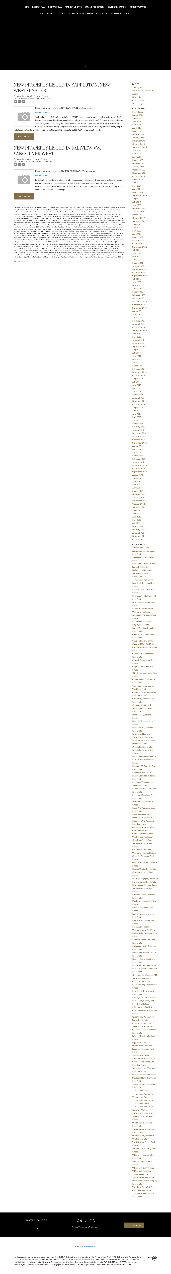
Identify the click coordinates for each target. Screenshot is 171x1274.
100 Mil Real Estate (28, 207)
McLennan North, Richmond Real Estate (73, 237)
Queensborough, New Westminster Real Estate (74, 244)
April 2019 (136, 317)
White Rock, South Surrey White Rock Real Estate (108, 255)
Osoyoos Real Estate (110, 240)
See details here (41, 112)
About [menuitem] (128, 13)
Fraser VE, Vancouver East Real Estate (54, 227)
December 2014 (139, 433)
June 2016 (136, 385)
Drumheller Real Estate (33, 222)
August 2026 (137, 115)
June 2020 (136, 282)
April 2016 (136, 391)
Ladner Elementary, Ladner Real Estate (57, 235)
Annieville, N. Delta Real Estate (70, 207)
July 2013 (136, 478)
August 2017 (137, 349)
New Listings (137, 97)
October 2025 (138, 144)
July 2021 (136, 250)
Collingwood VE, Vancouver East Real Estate (45, 218)
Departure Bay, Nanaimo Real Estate (67, 220)
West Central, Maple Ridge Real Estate (75, 252)
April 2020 (136, 288)
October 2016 (138, 375)
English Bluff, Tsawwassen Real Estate (41, 225)
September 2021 (139, 247)
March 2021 (137, 263)
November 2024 (139, 173)
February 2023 (138, 208)
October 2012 (138, 504)
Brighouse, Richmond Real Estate (24, 212)
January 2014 (138, 462)
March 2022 (137, 237)
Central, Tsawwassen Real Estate (32, 216)
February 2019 (138, 321)
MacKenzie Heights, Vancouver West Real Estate (106, 235)
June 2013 (136, 481)
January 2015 (138, 430)
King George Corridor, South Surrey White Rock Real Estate (68, 233)
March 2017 (137, 365)
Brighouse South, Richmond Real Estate (107, 210)
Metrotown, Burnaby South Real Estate (99, 237)
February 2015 (138, 426)
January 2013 (138, 497)
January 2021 (138, 266)
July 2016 (136, 382)
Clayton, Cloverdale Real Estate (53, 216)
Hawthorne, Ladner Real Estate (102, 231)
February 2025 (138, 163)
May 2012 (136, 520)
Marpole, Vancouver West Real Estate (48, 237)
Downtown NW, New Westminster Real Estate (93, 220)
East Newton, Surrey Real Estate (90, 222)
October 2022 (138, 218)
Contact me (134, 1225)
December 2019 (139, 298)
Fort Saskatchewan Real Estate (31, 227)
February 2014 (138, 459)
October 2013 (138, 468)
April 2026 (136, 128)
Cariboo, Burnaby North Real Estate (96, 214)
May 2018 (136, 337)
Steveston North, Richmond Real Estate (81, 248)
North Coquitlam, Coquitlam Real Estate (58, 240)
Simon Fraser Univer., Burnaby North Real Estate (90, 246)
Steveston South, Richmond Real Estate (106, 248)
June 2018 (136, 333)
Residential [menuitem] (38, 7)
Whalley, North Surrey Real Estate (37, 255)
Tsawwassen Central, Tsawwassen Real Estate (28, 250)
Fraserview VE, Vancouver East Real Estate (109, 227)
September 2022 (139, 221)
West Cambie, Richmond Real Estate (51, 252)
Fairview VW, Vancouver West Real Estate (36, 161)
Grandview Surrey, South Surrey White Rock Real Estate (90, 229)
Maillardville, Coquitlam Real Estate (25, 237)
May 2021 (136, 256)
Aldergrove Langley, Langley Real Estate (47, 207)
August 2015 (137, 407)
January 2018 (138, 340)
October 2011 (138, 539)
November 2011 (139, 536)
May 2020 (136, 285)
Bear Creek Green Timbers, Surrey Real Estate (96, 207)
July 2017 (136, 353)
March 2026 (137, 131)
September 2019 (139, 308)
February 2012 (138, 529)
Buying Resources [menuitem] (95, 7)
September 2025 (139, 147)
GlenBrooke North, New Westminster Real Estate (57, 229)
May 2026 (136, 124)
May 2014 (136, 449)
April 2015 (136, 420)
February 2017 (138, 369)
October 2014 (138, 439)
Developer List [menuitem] (47, 13)
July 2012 (136, 513)
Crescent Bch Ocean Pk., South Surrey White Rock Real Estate (103, 218)
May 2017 (136, 359)
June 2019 (136, 314)
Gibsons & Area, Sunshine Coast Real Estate (27, 229)
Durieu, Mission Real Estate (71, 222)
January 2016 (138, 398)
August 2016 (137, 378)
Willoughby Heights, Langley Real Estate (56, 257)
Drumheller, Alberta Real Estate (51, 222)
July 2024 (136, 182)
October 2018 (138, 327)
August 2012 (137, 510)
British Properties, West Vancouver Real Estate (50, 212)
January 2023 (138, 211)
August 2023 (137, 198)
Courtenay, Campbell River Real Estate (72, 218)
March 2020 (137, 292)
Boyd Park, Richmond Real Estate (63, 210)
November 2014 (139, 436)
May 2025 (136, 153)
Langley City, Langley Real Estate (80, 235)
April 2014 (136, 452)
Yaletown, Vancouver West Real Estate (111, 257)
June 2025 (136, 150)
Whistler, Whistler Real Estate (82, 255)
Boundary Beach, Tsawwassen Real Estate (39, 210)
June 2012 (136, 516)
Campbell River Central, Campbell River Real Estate (68, 214)
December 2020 (139, 269)
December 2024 (139, 169)
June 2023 (136, 205)
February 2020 (138, 295)
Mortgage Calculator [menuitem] (71, 13)
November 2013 (139, 465)
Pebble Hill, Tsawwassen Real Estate (41, 242)
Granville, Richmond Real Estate (41, 231)
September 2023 (139, 195)
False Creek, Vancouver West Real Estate (93, 225)
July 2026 (136, 118)
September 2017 (139, 346)
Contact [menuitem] (116, 13)
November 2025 (139, 140)
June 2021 (136, 253)
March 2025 (137, 160)
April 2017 (136, 362)
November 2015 (139, 401)
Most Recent (137, 112)
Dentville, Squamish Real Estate (45, 220)
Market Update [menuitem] (73, 7)
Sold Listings (137, 103)
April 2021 (136, 259)
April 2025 (136, 157)
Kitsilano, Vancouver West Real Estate (100, 233)
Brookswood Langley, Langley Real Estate (99, 212)
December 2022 (139, 214)
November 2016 (139, 372)
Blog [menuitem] (105, 13)
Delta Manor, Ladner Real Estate (24, 220)
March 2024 (137, 192)
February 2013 (138, 494)
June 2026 (136, 121)
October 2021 (138, 243)
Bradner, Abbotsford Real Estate (84, 210)
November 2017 (139, 343)
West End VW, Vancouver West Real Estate (101, 252)
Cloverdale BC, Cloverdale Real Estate (98, 216)
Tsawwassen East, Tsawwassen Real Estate (56, 250)
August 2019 (137, 311)
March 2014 (137, 455)
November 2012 (139, 500)
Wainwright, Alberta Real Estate (29, 252)
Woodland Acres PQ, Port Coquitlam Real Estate (83, 257)
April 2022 (136, 234)
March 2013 (137, 491)
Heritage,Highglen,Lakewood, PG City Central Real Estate (32, 233)
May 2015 (136, 417)
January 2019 (138, 324)
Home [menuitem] (26, 7)
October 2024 (138, 176)
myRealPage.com (90, 1246)
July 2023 (136, 202)
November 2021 (139, 240)
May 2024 (136, 186)
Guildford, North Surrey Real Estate (63, 231)
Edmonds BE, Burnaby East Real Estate (113, 222)
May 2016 (136, 388)
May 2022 (136, 230)
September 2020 (139, 275)
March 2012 (137, 526)
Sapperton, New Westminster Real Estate (36, 98)
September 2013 (139, 471)
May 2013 (136, 484)
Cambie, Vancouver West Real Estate (39, 214)
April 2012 (136, 523)
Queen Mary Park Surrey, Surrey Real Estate (44, 244)
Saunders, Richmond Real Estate (64, 246)
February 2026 (138, 134)
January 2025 (138, 166)
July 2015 (136, 410)
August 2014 (137, 446)
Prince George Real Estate (107, 242)
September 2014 (139, 443)
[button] (37, 1229)
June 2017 (136, 356)
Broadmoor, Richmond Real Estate (75, 212)
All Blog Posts (138, 87)
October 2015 (138, 404)
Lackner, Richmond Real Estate (34, 235)
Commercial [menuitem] (55, 7)
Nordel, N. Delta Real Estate (37, 240)
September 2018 (139, 330)
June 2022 (136, 227)
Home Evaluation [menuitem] (138, 7)
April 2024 (136, 189)
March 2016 (137, 394)
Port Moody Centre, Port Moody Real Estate (85, 242)
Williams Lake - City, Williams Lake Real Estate (28, 257)
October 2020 (138, 272)
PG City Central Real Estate (62, 242)
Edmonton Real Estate (21, 225)
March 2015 (137, 423)
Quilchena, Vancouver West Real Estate (102, 244)
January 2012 (138, 533)
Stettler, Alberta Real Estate (59, 248)
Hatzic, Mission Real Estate (83, 231)
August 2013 (137, 475)
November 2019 (139, 301)
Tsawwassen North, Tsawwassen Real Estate (85, 250)
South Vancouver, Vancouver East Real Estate (36, 248)
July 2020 (136, 279)
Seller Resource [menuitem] (117, 7)
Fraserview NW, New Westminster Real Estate (81, 227)
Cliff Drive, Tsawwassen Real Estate (74, 216)
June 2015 (136, 414)
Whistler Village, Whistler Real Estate (60, 255)
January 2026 (138, 137)
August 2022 (137, 224)
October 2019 (138, 304)
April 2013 (136, 487)
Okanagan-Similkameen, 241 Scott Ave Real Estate (87, 240)
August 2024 (137, 179)
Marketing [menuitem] (93, 13)
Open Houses (138, 100)
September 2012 (139, 507)
